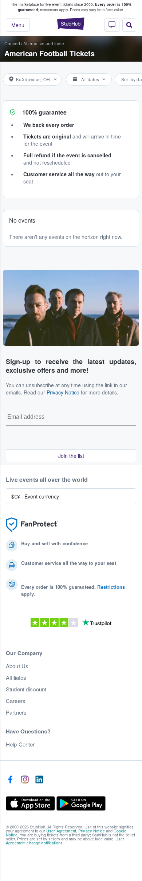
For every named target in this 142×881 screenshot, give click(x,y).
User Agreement (61, 831)
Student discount (26, 689)
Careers (15, 701)
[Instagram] (24, 780)
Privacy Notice (63, 392)
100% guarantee (44, 112)
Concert (12, 43)
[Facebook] (10, 780)
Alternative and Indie (43, 43)
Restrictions (111, 586)
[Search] (129, 25)
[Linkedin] (39, 780)
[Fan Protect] (32, 524)
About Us (17, 666)
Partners (16, 712)
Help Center (20, 744)
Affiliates (16, 678)
